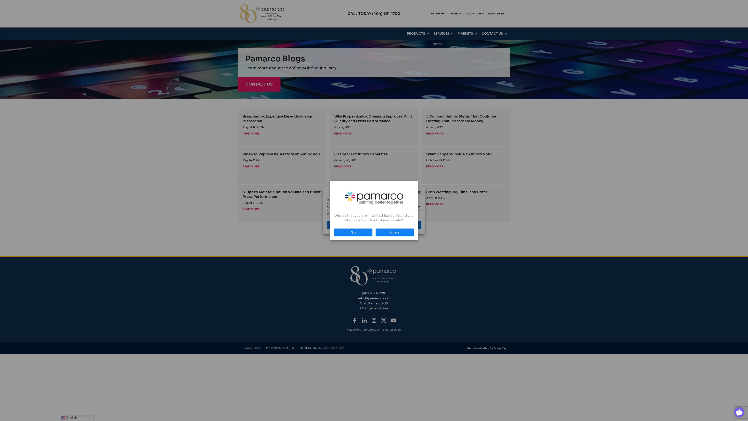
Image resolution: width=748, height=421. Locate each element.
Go (353, 232)
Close (395, 232)
